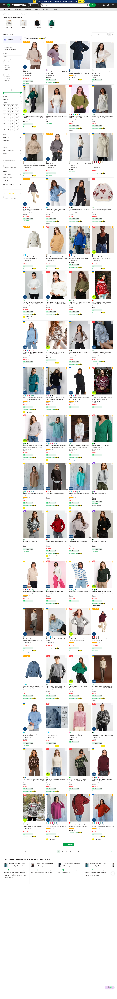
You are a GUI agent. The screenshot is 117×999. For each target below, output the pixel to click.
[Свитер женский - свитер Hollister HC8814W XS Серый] (80, 622)
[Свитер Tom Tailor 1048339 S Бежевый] (57, 762)
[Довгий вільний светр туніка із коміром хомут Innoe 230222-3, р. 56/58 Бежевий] (34, 476)
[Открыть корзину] (112, 5)
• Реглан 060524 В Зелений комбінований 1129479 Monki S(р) (78, 780)
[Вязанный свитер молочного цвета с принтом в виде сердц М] (103, 192)
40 (8, 108)
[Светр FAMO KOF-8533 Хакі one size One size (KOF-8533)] (80, 285)
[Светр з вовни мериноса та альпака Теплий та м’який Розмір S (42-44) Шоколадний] (57, 476)
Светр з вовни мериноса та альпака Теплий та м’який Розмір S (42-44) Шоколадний (55, 494)
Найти (92, 5)
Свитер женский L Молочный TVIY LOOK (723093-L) (80, 164)
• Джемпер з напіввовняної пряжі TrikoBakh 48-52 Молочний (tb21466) (79, 446)
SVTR (7, 67)
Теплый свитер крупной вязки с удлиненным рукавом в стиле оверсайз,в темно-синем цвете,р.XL (79, 72)
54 (8, 117)
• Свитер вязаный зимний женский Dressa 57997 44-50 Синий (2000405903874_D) (78, 257)
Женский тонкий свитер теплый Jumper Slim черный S (79, 210)
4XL (9, 129)
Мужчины (18, 9)
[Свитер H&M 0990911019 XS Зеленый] (80, 669)
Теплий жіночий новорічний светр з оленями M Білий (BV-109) (55, 353)
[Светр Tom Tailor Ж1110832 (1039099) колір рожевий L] (80, 717)
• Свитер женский (99, 493)
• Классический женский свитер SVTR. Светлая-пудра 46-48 (33, 592)
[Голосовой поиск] (87, 5)
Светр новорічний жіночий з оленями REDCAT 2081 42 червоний (102, 303)
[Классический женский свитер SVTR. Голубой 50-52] (34, 335)
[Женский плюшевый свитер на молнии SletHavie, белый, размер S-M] (34, 240)
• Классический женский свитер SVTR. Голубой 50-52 (33, 353)
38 (4, 108)
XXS (4, 123)
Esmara (7, 69)
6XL (17, 129)
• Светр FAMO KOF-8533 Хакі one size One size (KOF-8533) (79, 303)
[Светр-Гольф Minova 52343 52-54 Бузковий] (57, 55)
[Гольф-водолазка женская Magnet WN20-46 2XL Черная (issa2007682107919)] (57, 381)
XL (8, 126)
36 (17, 105)
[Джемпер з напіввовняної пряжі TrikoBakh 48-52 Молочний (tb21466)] (80, 429)
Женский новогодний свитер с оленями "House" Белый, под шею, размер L (33, 825)
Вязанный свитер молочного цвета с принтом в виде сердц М (101, 210)
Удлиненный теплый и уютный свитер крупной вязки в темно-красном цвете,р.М (79, 825)
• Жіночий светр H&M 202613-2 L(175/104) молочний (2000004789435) (56, 303)
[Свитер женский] (103, 476)
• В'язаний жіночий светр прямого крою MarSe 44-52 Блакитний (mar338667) (56, 210)
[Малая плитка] (112, 34)
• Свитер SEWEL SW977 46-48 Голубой (55, 639)
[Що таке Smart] (45, 38)
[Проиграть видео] (67, 489)
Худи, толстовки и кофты (45, 14)
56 (12, 117)
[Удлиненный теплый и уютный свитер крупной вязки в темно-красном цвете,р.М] (80, 808)
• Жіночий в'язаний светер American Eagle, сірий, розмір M (33, 446)
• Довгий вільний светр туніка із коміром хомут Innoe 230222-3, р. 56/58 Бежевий (33, 494)
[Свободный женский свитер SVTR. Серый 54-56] (34, 192)
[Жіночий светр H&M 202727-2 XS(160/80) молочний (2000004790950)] (57, 575)
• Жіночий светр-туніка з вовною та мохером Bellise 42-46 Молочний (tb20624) (102, 117)
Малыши (37, 9)
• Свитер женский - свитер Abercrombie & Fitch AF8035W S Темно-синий (103, 257)
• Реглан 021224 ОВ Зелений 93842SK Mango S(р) (101, 446)
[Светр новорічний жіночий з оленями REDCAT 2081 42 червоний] (103, 285)
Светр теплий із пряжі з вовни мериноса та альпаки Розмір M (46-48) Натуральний (34, 164)
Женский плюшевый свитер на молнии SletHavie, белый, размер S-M (33, 257)
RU (98, 5)
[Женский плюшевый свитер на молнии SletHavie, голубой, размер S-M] (34, 669)
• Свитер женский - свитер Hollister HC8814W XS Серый (78, 639)
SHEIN (7, 76)
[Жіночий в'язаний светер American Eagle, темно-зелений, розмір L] (103, 575)
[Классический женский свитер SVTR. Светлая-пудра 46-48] (34, 575)
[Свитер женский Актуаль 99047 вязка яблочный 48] (80, 99)
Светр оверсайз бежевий (98, 163)
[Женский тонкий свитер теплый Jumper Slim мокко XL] (80, 335)
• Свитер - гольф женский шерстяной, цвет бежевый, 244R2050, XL (57, 257)
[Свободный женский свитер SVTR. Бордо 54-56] (103, 622)
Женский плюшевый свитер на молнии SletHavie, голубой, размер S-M (33, 687)
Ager (7, 78)
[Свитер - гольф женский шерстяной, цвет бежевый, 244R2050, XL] (57, 240)
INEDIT (7, 80)
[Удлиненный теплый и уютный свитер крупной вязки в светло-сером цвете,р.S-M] (103, 335)
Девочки (55, 9)
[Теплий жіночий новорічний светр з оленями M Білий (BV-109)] (57, 335)
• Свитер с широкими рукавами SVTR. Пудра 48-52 (33, 72)
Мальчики (46, 9)
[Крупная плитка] (109, 34)
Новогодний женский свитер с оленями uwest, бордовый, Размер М (102, 398)
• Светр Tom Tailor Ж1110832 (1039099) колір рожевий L (79, 735)
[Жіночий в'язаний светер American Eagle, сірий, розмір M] (34, 429)
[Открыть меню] (4, 5)
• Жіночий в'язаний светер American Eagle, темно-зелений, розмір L (102, 592)
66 (17, 120)
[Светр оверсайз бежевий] (103, 147)
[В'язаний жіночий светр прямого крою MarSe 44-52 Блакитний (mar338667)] (57, 192)
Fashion (7, 9)
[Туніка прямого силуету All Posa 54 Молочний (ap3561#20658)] (34, 285)
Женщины (28, 9)
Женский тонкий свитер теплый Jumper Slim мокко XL (79, 353)
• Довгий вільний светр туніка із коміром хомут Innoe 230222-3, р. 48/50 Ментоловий (79, 494)
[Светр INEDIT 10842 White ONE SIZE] (57, 99)
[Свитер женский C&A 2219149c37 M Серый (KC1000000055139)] (114, 865)
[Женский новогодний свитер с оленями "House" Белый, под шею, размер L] (34, 808)
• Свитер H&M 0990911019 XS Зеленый (78, 687)
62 (8, 120)
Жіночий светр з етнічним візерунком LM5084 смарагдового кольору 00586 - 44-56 (33, 117)
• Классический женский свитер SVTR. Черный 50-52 (79, 398)
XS (8, 123)
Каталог (34, 5)
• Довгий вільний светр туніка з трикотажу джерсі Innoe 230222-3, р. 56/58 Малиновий (56, 825)
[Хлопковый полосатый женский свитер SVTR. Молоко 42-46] (80, 575)
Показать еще (6, 82)
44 (4, 111)
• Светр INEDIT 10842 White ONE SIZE (56, 117)
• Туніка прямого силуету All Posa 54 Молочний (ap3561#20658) (33, 303)
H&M (6, 65)
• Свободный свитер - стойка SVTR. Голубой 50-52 (32, 735)
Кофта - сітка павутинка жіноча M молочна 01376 (101, 72)
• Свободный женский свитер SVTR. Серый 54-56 (32, 210)
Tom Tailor (8, 71)
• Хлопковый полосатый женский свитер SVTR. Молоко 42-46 (79, 592)
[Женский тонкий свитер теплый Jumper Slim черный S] (80, 192)
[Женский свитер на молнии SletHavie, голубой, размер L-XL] (57, 717)
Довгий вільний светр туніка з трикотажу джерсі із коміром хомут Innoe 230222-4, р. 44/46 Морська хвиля (98, 864)
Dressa (7, 74)
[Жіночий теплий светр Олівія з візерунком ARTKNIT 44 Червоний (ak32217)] (57, 524)
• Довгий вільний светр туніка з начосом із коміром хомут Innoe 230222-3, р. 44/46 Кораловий (102, 825)
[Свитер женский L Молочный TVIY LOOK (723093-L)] (80, 147)
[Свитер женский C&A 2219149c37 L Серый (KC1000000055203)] (57, 669)
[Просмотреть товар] (23, 70)
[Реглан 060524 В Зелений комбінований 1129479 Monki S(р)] (80, 762)
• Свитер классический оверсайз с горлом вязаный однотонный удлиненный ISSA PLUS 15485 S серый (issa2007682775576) (79, 542)
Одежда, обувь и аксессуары (12, 14)
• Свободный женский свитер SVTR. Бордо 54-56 (101, 639)
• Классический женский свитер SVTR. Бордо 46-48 (102, 780)
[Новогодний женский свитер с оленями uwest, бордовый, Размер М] (103, 381)
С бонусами (8, 187)
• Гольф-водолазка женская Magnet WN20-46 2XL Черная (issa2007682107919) (55, 398)
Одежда (23, 14)
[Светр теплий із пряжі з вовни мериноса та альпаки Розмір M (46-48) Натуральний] (34, 147)
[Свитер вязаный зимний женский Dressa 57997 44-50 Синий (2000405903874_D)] (80, 240)
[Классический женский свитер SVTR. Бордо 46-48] (103, 762)
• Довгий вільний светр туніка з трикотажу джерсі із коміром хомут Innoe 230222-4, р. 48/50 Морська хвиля (34, 398)
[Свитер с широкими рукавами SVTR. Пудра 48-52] (34, 55)
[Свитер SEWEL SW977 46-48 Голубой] (57, 622)
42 (12, 108)
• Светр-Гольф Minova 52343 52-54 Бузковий (56, 72)
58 (17, 117)
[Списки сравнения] (108, 5)
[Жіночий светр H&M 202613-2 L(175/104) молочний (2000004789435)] (57, 285)
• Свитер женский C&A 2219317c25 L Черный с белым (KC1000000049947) (102, 735)
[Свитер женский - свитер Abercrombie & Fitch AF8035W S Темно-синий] (103, 240)
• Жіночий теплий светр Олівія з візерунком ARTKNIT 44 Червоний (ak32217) (56, 542)
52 (4, 117)
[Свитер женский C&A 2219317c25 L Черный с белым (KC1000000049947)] (103, 717)
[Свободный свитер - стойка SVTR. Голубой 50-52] (34, 717)
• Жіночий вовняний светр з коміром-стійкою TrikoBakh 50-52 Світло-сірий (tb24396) (34, 639)
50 (12, 114)
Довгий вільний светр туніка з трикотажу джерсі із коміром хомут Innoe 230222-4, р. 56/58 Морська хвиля (17, 864)
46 (12, 111)
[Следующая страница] (111, 851)
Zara (6, 60)
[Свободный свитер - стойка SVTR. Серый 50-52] (57, 147)
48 (4, 114)
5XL (13, 129)
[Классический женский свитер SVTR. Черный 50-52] (80, 381)
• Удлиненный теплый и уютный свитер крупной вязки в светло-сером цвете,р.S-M (102, 353)
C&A (6, 63)
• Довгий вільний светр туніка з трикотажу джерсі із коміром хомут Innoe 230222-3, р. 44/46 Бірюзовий (57, 446)
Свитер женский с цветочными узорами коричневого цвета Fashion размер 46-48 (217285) (33, 780)
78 (78, 851)
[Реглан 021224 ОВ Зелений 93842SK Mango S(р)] (103, 429)
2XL (17, 126)
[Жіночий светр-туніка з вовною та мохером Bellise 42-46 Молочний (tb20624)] (103, 99)
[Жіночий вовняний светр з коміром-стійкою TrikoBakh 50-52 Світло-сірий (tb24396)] (34, 622)
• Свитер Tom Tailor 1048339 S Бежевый (56, 780)
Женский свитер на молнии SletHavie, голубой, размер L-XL (56, 735)
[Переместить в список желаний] (43, 42)
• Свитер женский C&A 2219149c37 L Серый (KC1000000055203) (56, 687)
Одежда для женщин (31, 14)
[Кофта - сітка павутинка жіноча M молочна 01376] (103, 55)
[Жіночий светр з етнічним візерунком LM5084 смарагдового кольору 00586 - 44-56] (34, 99)
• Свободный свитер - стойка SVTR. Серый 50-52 (55, 164)
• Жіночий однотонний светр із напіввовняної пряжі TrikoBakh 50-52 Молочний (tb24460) (102, 687)
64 (12, 120)
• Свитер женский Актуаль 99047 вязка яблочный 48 (78, 117)
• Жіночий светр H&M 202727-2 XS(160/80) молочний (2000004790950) (56, 592)
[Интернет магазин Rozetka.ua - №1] (16, 5)
